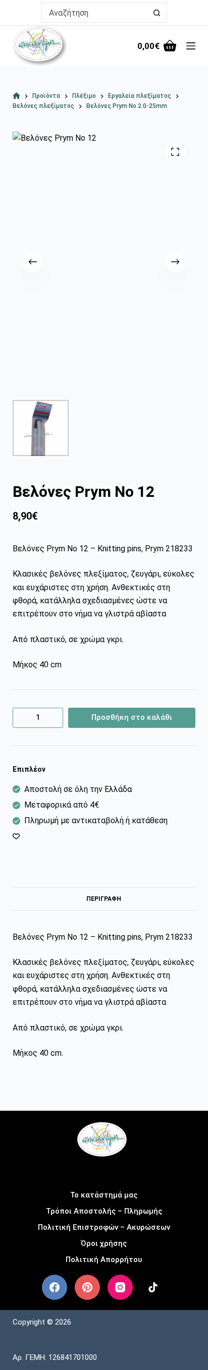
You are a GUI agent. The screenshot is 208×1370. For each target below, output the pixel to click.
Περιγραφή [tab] (103, 898)
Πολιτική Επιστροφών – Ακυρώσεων (104, 1227)
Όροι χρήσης (104, 1243)
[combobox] (94, 13)
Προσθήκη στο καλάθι (131, 717)
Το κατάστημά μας (103, 1195)
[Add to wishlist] (16, 835)
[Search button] (157, 12)
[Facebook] (54, 1287)
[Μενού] (190, 45)
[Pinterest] (87, 1287)
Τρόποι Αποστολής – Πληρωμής (104, 1211)
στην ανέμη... (103, 1170)
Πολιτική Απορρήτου (104, 1259)
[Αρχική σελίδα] (16, 96)
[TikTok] (153, 1287)
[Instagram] (120, 1287)
